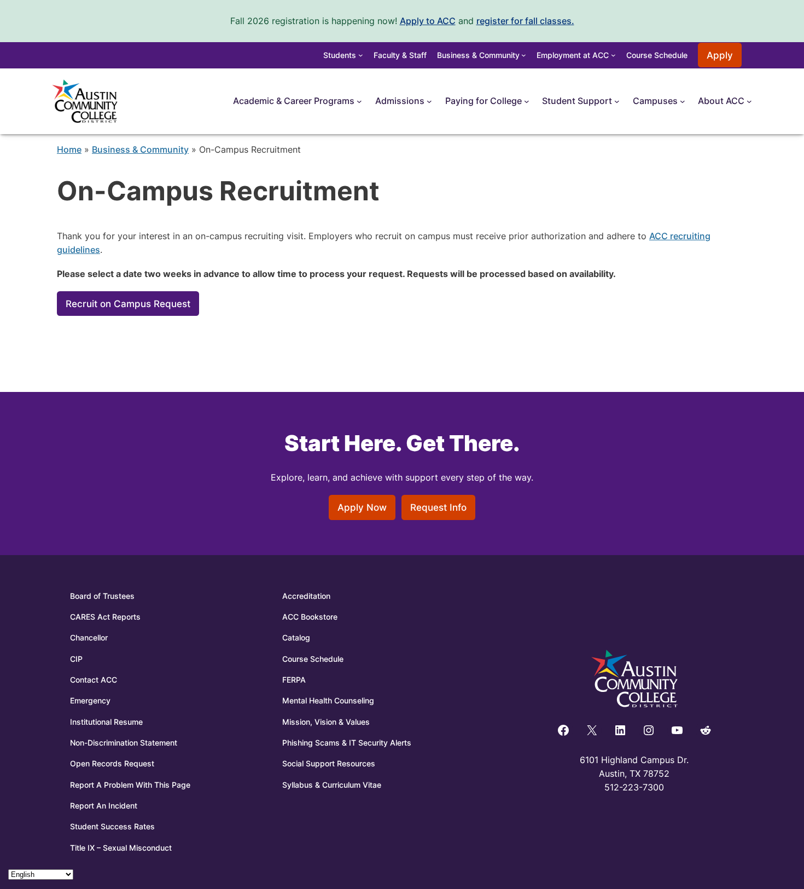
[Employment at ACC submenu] (613, 55)
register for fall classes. (525, 20)
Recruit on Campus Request (128, 303)
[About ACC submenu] (749, 101)
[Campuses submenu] (682, 101)
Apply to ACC (428, 20)
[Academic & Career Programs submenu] (359, 101)
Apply (720, 55)
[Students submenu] (360, 55)
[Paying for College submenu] (526, 101)
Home (69, 149)
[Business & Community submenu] (523, 55)
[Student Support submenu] (617, 101)
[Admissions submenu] (429, 101)
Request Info (438, 507)
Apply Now (362, 507)
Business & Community (140, 149)
